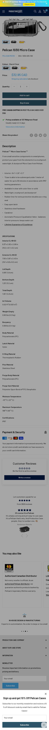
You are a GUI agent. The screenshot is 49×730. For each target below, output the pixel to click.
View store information (15, 127)
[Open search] (35, 11)
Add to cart (24, 95)
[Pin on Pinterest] (36, 135)
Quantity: (6, 86)
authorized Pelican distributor (17, 584)
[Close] (46, 693)
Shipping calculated (20, 79)
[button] (22, 535)
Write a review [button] (24, 477)
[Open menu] (3, 11)
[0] (44, 11)
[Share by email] (45, 135)
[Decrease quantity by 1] (14, 86)
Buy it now (24, 103)
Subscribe (24, 725)
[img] (24, 500)
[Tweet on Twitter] (40, 135)
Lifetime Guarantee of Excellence (18, 224)
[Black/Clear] (6, 68)
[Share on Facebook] (31, 135)
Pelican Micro (8, 56)
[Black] (15, 68)
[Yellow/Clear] (24, 68)
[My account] (40, 11)
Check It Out (29, 4)
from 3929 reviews (24, 504)
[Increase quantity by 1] (26, 86)
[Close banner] (46, 3)
